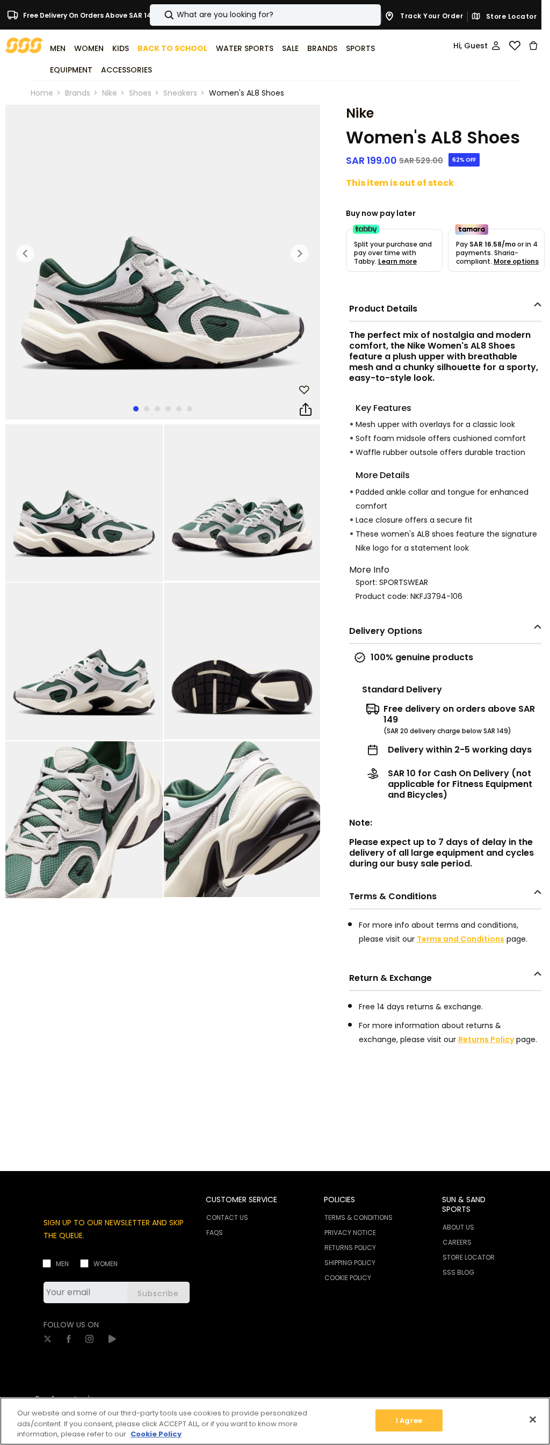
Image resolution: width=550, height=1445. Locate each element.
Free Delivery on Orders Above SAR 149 (88, 14)
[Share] (305, 410)
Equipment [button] (71, 69)
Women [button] (89, 48)
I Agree (409, 1420)
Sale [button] (290, 48)
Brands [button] (322, 48)
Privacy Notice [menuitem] (350, 1232)
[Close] (533, 1419)
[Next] (299, 253)
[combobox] (265, 15)
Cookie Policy (156, 1434)
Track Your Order (431, 15)
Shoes (140, 93)
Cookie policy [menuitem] (347, 1277)
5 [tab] (178, 408)
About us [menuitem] (458, 1227)
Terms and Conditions (460, 939)
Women (105, 1263)
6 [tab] (189, 408)
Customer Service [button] (241, 1199)
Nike (109, 93)
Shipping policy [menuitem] (349, 1262)
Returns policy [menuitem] (350, 1247)
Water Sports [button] (244, 48)
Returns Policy (486, 1039)
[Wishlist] (514, 46)
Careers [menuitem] (457, 1242)
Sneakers (180, 93)
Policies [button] (339, 1199)
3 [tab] (157, 408)
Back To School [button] (172, 48)
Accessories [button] (126, 69)
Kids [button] (120, 48)
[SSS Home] (24, 45)
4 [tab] (168, 408)
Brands (77, 93)
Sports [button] (360, 48)
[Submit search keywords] (160, 15)
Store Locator (510, 16)
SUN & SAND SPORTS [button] (464, 1204)
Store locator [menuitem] (469, 1257)
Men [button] (58, 48)
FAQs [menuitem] (214, 1232)
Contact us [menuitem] (227, 1217)
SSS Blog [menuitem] (458, 1272)
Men (62, 1263)
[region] (275, 1421)
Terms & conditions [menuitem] (358, 1217)
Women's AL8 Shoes (246, 93)
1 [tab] (136, 408)
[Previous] (25, 253)
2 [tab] (146, 408)
